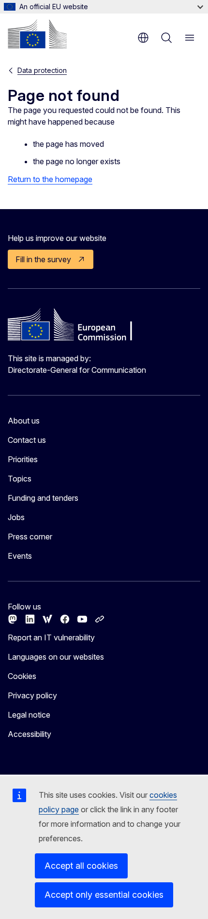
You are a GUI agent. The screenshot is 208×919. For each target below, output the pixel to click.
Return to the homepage (50, 179)
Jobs (16, 517)
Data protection (42, 70)
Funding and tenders (43, 498)
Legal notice (29, 715)
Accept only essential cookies (104, 895)
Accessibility (29, 734)
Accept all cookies (81, 866)
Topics (19, 478)
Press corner (30, 536)
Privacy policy (32, 695)
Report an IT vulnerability (51, 637)
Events (20, 556)
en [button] (143, 37)
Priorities (23, 459)
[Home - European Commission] (37, 33)
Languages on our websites (56, 657)
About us (24, 420)
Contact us (27, 440)
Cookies (22, 676)
